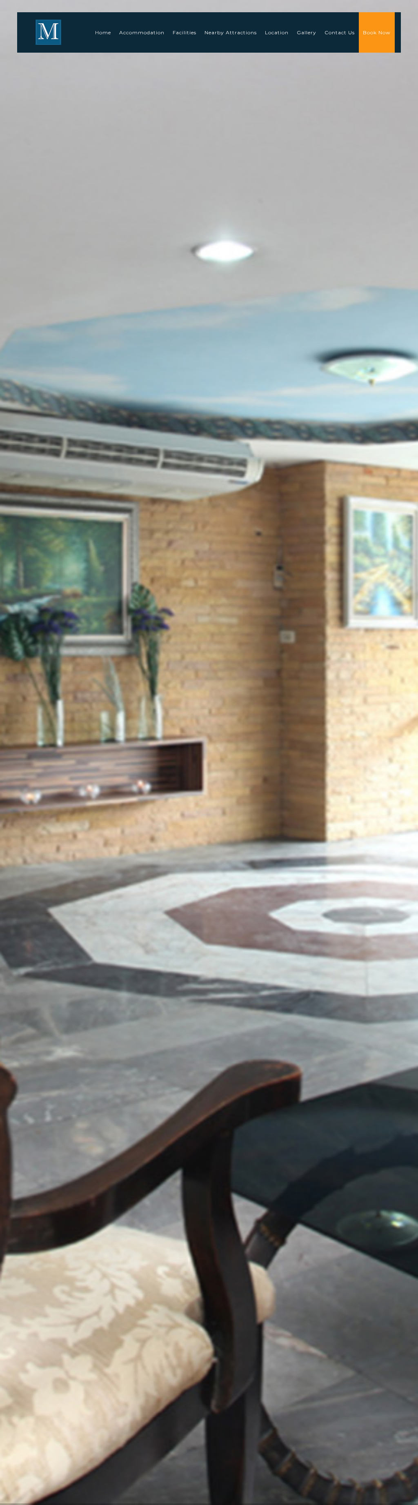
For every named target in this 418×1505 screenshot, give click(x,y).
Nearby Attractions (231, 32)
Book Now (377, 32)
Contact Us (340, 32)
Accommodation (142, 32)
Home (103, 32)
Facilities (184, 32)
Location (277, 32)
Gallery (306, 32)
